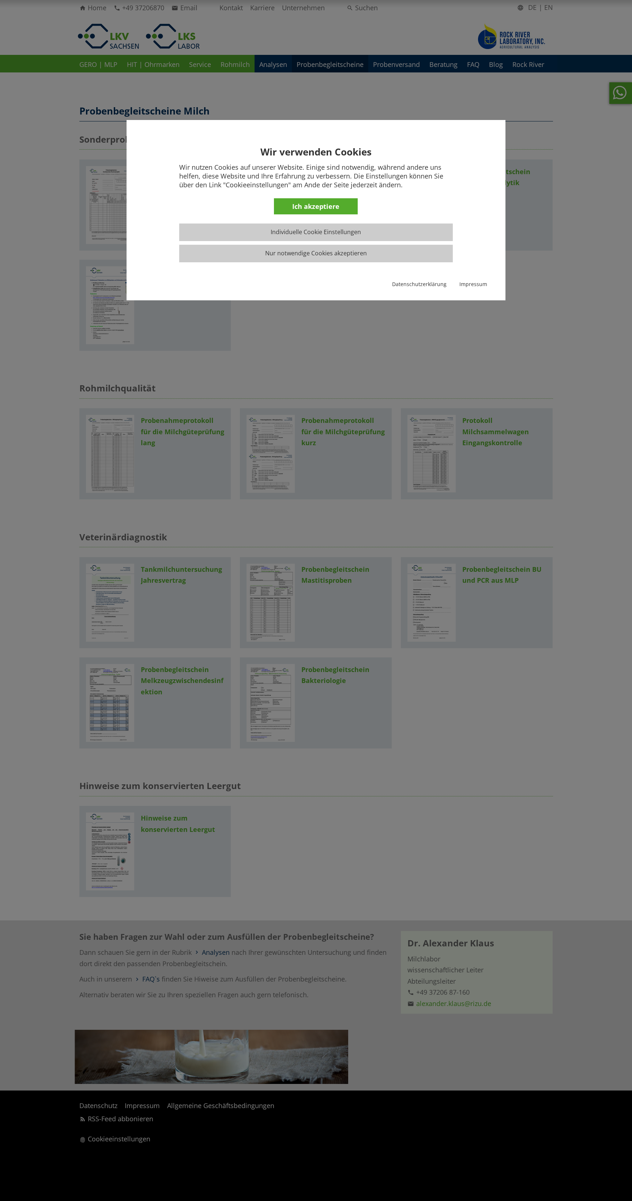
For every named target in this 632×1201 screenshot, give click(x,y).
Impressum (473, 284)
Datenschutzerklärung (419, 284)
